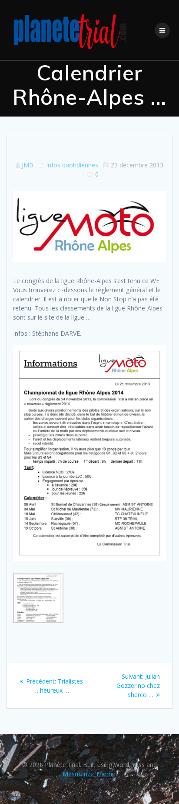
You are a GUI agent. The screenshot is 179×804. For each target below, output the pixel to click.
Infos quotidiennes (72, 165)
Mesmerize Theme (89, 774)
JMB (27, 165)
